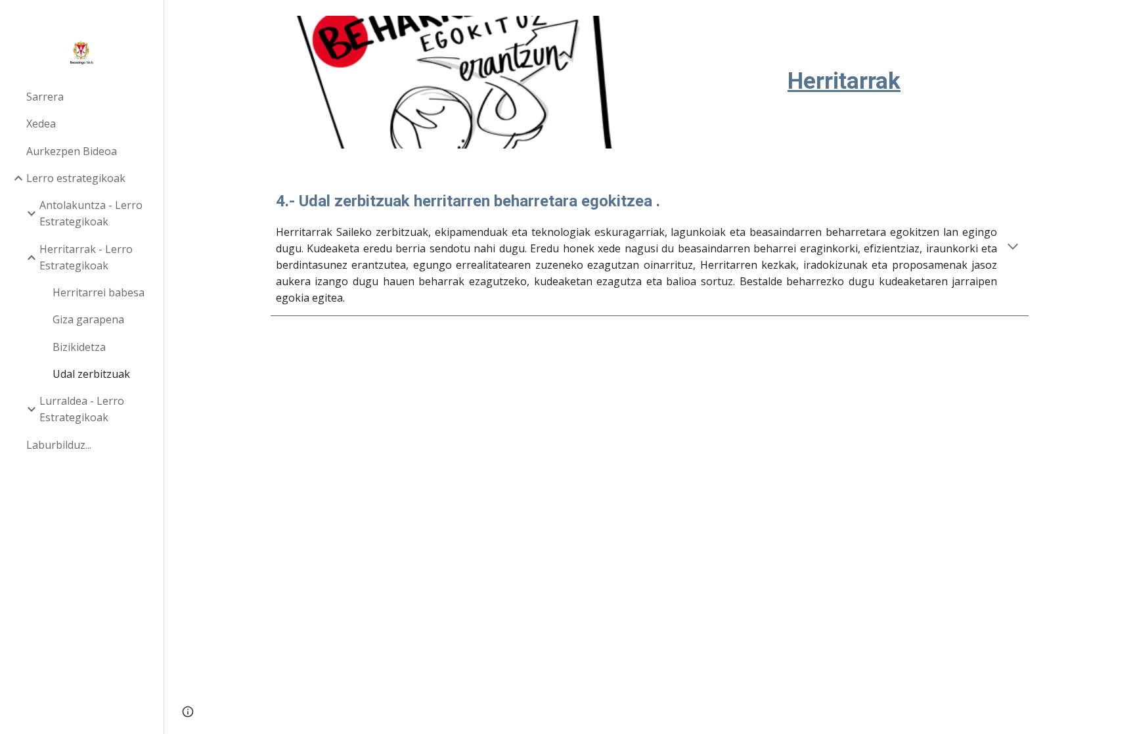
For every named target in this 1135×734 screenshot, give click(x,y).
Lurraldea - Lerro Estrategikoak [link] (81, 409)
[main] (844, 59)
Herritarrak (844, 81)
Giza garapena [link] (88, 319)
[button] (1013, 248)
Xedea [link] (41, 123)
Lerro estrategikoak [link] (75, 178)
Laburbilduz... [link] (58, 445)
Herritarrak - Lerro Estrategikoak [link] (86, 257)
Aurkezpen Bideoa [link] (71, 151)
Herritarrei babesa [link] (99, 292)
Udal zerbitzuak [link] (91, 374)
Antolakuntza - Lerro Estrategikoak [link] (91, 213)
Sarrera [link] (45, 96)
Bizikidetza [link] (79, 347)
